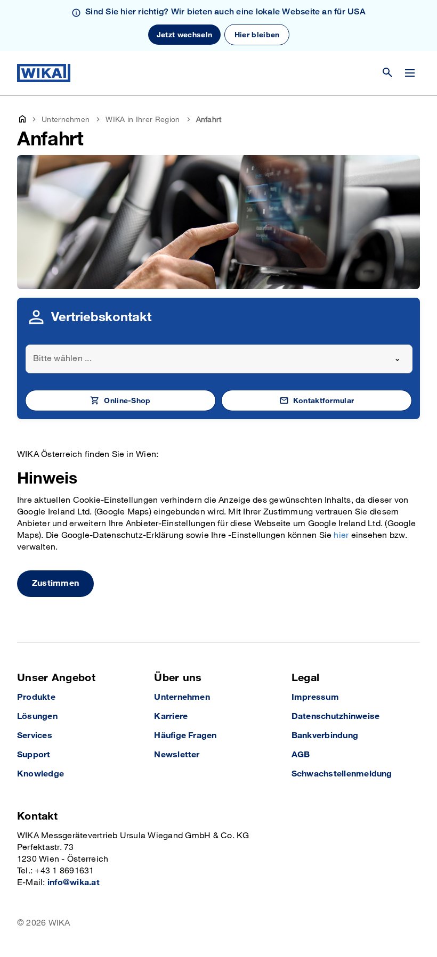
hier (341, 535)
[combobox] (219, 359)
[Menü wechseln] (410, 73)
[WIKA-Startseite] (43, 73)
